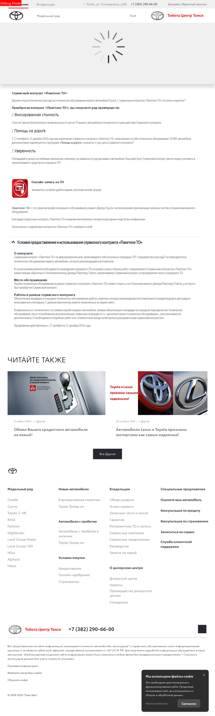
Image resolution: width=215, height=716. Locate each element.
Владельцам (46, 4)
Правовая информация (23, 665)
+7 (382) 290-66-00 (144, 4)
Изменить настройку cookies (25, 672)
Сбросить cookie (18, 680)
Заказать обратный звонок (187, 4)
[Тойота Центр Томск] (178, 15)
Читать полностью (157, 703)
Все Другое (107, 454)
